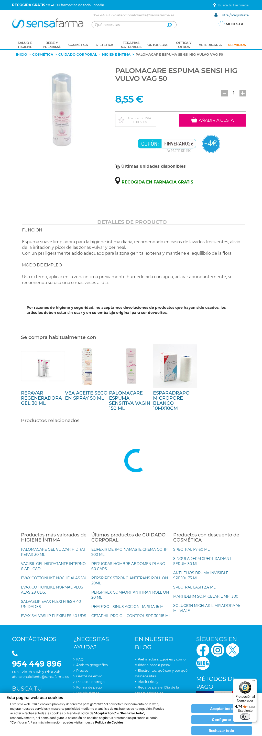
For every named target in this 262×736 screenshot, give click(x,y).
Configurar (221, 719)
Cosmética (42, 54)
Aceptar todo (221, 708)
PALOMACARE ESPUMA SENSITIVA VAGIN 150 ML (129, 400)
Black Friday (148, 682)
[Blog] (203, 662)
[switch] (245, 717)
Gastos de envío (89, 676)
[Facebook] (203, 649)
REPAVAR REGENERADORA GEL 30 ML (41, 398)
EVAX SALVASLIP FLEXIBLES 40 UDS (53, 616)
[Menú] (254, 682)
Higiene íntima (116, 54)
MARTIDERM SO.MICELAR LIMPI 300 (205, 596)
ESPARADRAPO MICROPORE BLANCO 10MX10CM (171, 400)
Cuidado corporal (77, 54)
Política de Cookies (109, 722)
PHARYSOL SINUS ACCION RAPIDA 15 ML (128, 606)
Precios (82, 670)
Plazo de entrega (90, 682)
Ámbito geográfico (92, 665)
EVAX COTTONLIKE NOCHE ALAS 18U (54, 578)
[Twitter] (232, 649)
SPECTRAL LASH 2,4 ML (194, 587)
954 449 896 (103, 15)
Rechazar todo (221, 730)
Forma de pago (89, 687)
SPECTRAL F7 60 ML (191, 549)
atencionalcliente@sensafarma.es (145, 15)
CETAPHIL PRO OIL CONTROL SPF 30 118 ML (131, 616)
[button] (224, 93)
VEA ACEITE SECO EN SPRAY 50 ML (86, 395)
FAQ (79, 659)
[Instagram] (217, 649)
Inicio (21, 54)
